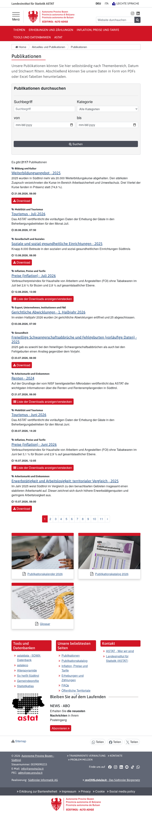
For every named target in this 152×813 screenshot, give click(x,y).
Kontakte (116, 755)
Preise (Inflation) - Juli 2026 (33, 275)
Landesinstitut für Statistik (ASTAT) (117, 658)
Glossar (45, 624)
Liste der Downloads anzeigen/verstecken (44, 299)
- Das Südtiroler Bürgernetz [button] (112, 780)
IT (106, 3)
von (19, 117)
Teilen (99, 742)
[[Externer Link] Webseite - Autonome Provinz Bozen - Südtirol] (51, 17)
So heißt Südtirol (28, 675)
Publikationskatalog (74, 661)
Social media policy (122, 791)
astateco (22, 665)
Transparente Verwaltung (87, 755)
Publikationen (71, 655)
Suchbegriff (23, 101)
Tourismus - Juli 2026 (28, 214)
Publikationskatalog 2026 (111, 574)
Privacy (85, 791)
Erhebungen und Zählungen (51, 29)
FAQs (65, 685)
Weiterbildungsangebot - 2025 (36, 173)
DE (98, 3)
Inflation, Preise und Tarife (98, 29)
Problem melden (81, 759)
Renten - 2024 (22, 378)
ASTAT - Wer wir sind (120, 651)
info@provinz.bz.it (32, 768)
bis (82, 117)
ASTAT (58, 37)
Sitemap (20, 741)
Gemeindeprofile (28, 681)
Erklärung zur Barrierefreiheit (38, 791)
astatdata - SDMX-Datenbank (29, 657)
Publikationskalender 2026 (45, 574)
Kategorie (85, 101)
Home (22, 47)
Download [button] (23, 201)
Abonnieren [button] (60, 728)
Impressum (68, 791)
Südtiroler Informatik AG (43, 780)
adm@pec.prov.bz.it (30, 772)
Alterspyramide (27, 670)
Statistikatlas (25, 686)
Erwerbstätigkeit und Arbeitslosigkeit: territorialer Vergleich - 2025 (65, 481)
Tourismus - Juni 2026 (28, 414)
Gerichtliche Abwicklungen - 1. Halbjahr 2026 (48, 312)
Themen (19, 29)
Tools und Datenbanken (32, 37)
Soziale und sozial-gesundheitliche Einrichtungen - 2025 (57, 243)
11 (101, 519)
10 (94, 519)
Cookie (100, 791)
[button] (132, 13)
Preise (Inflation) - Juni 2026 (34, 444)
